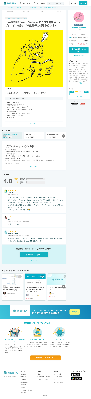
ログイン (73, 3)
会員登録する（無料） (34, 255)
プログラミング (11, 8)
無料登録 (83, 3)
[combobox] (55, 3)
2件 (23, 179)
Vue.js (13, 18)
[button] (63, 136)
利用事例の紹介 (25, 382)
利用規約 (40, 374)
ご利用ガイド (24, 379)
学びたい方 (23, 376)
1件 (22, 182)
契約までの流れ (79, 55)
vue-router (19, 18)
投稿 (42, 11)
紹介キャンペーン (25, 384)
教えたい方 (23, 374)
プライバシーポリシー (43, 379)
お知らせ (23, 387)
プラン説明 (9, 11)
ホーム (5, 8)
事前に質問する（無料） (79, 50)
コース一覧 (26, 11)
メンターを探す (58, 374)
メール (83, 103)
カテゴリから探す (26, 3)
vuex (25, 18)
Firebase (8, 18)
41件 (23, 178)
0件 (23, 184)
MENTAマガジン (58, 382)
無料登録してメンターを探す (45, 357)
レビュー (58, 11)
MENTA (46, 395)
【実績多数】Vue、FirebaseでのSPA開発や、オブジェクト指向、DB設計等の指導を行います (39, 8)
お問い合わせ (24, 392)
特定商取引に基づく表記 (44, 376)
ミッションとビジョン (26, 390)
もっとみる (34, 123)
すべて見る (79, 83)
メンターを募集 (40, 3)
